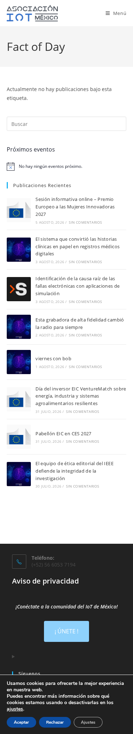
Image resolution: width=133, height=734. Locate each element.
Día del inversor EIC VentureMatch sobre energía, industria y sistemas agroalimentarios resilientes (80, 396)
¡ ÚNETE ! (66, 631)
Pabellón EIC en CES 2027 (63, 433)
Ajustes (88, 722)
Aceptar (21, 722)
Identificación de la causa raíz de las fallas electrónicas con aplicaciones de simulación (77, 286)
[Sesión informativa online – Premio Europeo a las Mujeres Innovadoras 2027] (19, 210)
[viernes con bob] (19, 362)
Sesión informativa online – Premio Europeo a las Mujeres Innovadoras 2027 (75, 206)
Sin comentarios (85, 222)
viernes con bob (53, 358)
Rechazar (55, 722)
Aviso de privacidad (45, 581)
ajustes (15, 709)
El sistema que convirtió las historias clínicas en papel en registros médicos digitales (77, 246)
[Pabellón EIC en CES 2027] (19, 437)
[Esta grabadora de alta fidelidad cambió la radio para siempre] (19, 327)
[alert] (67, 166)
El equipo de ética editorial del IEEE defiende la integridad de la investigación (74, 471)
